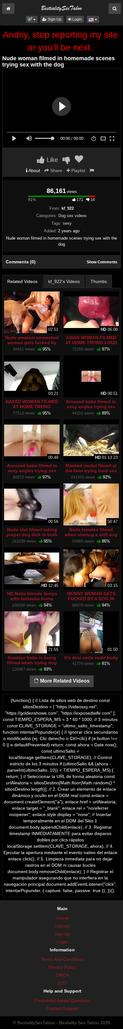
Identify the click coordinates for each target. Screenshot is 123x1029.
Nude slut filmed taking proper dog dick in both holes (31, 534)
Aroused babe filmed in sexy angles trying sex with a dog (91, 406)
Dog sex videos (72, 215)
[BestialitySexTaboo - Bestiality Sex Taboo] (61, 7)
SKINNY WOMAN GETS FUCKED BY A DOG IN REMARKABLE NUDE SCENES (91, 601)
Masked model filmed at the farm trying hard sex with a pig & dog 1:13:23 (91, 470)
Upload (62, 926)
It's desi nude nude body (91, 657)
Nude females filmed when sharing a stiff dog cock (91, 534)
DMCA (62, 975)
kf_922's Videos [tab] (64, 281)
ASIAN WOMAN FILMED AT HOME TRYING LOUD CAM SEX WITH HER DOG (91, 342)
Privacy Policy (62, 967)
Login (76, 19)
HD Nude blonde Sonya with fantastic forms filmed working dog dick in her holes (32, 601)
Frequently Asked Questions (62, 1000)
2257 (62, 983)
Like (51, 159)
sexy (67, 223)
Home (62, 918)
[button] (32, 19)
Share (55, 170)
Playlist (77, 170)
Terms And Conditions (62, 959)
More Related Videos (64, 681)
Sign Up (54, 19)
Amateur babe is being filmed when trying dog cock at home (32, 662)
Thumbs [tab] (99, 281)
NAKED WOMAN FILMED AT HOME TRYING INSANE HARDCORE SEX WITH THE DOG (32, 409)
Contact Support (62, 1008)
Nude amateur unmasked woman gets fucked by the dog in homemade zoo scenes (32, 345)
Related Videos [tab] (22, 281)
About (33, 170)
